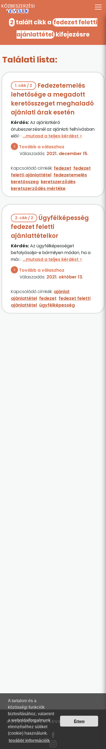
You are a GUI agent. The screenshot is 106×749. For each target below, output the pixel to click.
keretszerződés (58, 182)
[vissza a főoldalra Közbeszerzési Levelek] (53, 8)
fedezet (62, 168)
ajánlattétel (24, 298)
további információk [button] (29, 740)
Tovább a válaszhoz (41, 147)
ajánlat (62, 291)
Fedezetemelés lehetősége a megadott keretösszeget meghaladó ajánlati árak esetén (52, 99)
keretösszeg (25, 182)
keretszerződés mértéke (38, 188)
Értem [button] (79, 721)
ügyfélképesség (57, 305)
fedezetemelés (70, 175)
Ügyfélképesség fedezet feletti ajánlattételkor (50, 227)
